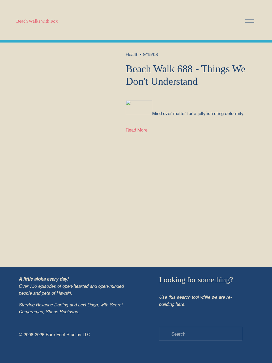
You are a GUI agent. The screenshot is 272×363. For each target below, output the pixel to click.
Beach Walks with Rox (37, 21)
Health (132, 54)
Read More (136, 129)
